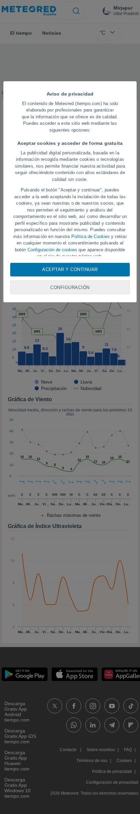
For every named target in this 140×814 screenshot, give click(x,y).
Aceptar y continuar (70, 269)
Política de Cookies (90, 236)
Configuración (70, 287)
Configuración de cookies (52, 249)
